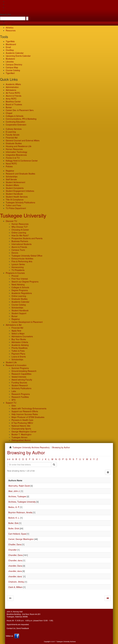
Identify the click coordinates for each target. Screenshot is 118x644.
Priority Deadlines (19, 347)
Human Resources (14, 149)
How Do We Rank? (20, 235)
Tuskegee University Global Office (27, 255)
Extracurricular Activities (22, 258)
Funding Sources (19, 382)
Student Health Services (17, 196)
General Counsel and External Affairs (22, 140)
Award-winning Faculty (22, 379)
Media (8, 24)
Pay (7, 10)
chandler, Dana (15, 565)
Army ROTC (11, 98)
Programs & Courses (15, 272)
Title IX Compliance (14, 199)
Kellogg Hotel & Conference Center (22, 160)
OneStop (10, 50)
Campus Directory (14, 64)
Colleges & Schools (14, 115)
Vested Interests (19, 376)
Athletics (9, 27)
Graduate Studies (14, 143)
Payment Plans (18, 353)
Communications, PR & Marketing (21, 118)
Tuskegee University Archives (66, 642)
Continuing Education (15, 121)
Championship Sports (21, 428)
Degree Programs (20, 290)
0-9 (8, 459)
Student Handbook (14, 193)
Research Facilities (20, 396)
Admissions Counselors (22, 336)
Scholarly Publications (21, 388)
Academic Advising (20, 345)
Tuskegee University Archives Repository (31, 447)
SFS (13, 399)
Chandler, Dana (15, 555)
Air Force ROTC (13, 92)
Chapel (9, 113)
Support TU (11, 402)
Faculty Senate (12, 134)
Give (8, 4)
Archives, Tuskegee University (22, 501)
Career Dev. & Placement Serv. (20, 110)
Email (8, 47)
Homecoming (18, 267)
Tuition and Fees (13, 205)
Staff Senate (11, 179)
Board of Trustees (14, 104)
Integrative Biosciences (16, 154)
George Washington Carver (24, 431)
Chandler (12, 549)
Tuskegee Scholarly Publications (20, 202)
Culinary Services (14, 128)
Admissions (11, 90)
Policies (9, 166)
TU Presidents (18, 270)
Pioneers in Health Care (22, 420)
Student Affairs (12, 185)
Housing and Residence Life (18, 146)
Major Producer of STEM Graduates (28, 417)
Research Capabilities (21, 373)
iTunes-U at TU (13, 157)
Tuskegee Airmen (19, 437)
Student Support (19, 313)
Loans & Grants (19, 356)
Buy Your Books (19, 339)
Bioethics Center (13, 101)
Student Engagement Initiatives (20, 190)
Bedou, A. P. (13, 507)
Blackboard (11, 44)
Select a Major (18, 333)
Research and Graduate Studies (20, 173)
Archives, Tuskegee (17, 496)
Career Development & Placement (27, 321)
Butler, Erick (13, 528)
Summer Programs (20, 368)
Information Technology (16, 152)
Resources (11, 30)
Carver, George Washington (21, 539)
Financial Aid (11, 137)
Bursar (9, 107)
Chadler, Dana (14, 544)
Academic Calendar (15, 52)
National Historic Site (21, 425)
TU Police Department (16, 208)
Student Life (11, 362)
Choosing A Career (20, 229)
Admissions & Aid (13, 324)
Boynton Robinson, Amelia (20, 512)
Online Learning (19, 232)
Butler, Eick (13, 523)
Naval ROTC (11, 163)
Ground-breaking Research (24, 371)
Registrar (10, 170)
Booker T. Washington (22, 434)
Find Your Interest (20, 278)
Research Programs (21, 394)
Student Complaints (15, 188)
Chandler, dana (15, 560)
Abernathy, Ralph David (19, 485)
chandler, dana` (15, 576)
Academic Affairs (13, 84)
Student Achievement (15, 182)
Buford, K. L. (14, 517)
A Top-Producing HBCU (22, 422)
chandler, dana (15, 571)
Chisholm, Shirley (16, 581)
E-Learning (11, 131)
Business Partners (20, 241)
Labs (14, 391)
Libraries (10, 61)
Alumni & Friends (13, 95)
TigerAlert (10, 73)
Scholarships (11, 176)
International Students (22, 244)
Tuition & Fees (18, 350)
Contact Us (11, 628)
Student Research (20, 385)
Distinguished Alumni (21, 440)
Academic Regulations (22, 293)
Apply (8, 1)
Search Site (5, 14)
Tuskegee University (23, 215)
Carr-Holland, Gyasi (17, 533)
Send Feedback (23, 628)
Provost (15, 275)
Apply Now (16, 330)
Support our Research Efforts (25, 411)
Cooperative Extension (16, 124)
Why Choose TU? (20, 226)
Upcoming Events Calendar (18, 55)
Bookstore (10, 58)
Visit (7, 7)
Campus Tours (18, 249)
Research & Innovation (16, 365)
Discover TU (11, 221)
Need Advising (18, 284)
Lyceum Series (18, 264)
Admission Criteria (20, 342)
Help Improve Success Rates (25, 414)
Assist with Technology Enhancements (29, 408)
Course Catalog (13, 70)
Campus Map (12, 67)
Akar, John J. (14, 491)
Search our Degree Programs (25, 281)
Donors (15, 252)
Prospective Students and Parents (27, 238)
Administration (12, 87)
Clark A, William (15, 587)
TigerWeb (10, 21)
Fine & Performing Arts (22, 261)
